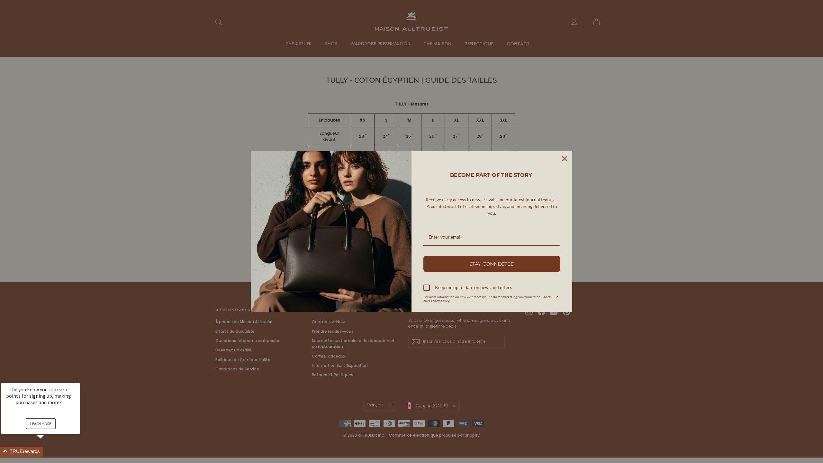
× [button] (77, 379)
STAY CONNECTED (491, 264)
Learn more (40, 423)
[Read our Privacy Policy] (556, 298)
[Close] (564, 159)
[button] (48, 452)
